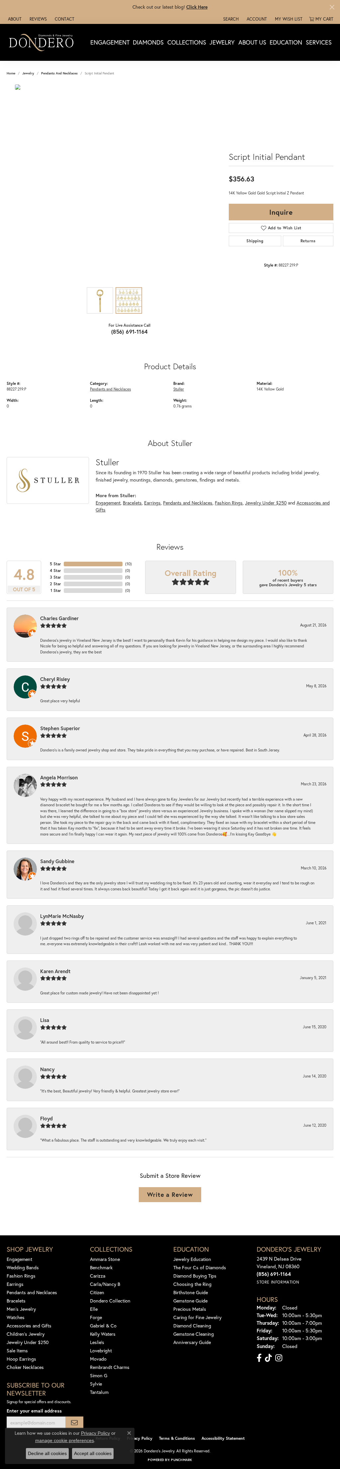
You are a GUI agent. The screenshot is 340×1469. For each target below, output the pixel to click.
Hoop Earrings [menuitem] (21, 1359)
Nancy (47, 1069)
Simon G (98, 1375)
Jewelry (222, 42)
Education (286, 42)
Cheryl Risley (55, 679)
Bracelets (132, 503)
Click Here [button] (197, 7)
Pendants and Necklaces (59, 73)
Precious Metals (189, 1309)
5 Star (55, 563)
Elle (94, 1309)
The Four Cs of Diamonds (199, 1267)
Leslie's (97, 1342)
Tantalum (99, 1392)
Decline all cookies (47, 1453)
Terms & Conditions (177, 1438)
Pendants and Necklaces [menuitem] (32, 1292)
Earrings (152, 503)
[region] (114, 184)
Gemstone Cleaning (193, 1334)
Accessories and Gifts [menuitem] (29, 1325)
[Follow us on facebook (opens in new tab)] (259, 1358)
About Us (252, 42)
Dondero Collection (110, 1301)
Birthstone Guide (190, 1292)
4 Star (55, 570)
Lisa (44, 1020)
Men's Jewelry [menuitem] (21, 1309)
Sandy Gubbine (57, 861)
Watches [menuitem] (16, 1317)
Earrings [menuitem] (15, 1284)
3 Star (55, 577)
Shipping (254, 240)
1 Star (55, 590)
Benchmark (101, 1267)
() (128, 563)
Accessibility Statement (223, 1438)
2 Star (55, 583)
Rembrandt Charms (109, 1367)
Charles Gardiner (59, 618)
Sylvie (96, 1384)
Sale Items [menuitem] (17, 1350)
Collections (186, 42)
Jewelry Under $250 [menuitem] (28, 1342)
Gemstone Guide (190, 1301)
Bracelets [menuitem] (16, 1301)
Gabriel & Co (103, 1325)
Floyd (46, 1118)
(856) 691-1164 (129, 331)
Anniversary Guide (192, 1342)
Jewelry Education (192, 1259)
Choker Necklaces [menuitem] (25, 1367)
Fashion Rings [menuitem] (21, 1276)
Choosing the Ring (192, 1284)
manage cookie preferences (64, 1440)
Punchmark (181, 1460)
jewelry (28, 73)
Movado (98, 1359)
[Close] (332, 7)
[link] (14, 19)
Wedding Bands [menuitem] (23, 1267)
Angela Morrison (59, 777)
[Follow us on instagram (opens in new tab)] (278, 1358)
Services (319, 42)
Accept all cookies (93, 1453)
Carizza (97, 1276)
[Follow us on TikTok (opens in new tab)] (268, 1358)
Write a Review (170, 1194)
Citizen (97, 1292)
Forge (96, 1317)
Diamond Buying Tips (194, 1276)
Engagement (109, 42)
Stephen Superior (60, 728)
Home (11, 73)
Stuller (178, 389)
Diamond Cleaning (192, 1325)
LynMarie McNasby (62, 916)
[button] (230, 19)
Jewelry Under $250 (266, 503)
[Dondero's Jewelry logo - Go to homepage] (42, 42)
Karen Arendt (55, 971)
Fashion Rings (229, 503)
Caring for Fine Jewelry (197, 1317)
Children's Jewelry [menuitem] (25, 1334)
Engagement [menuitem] (19, 1259)
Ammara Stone (105, 1259)
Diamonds (148, 42)
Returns (308, 240)
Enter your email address (34, 1411)
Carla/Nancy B (105, 1284)
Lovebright (101, 1350)
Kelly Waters (103, 1334)
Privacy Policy (139, 1438)
